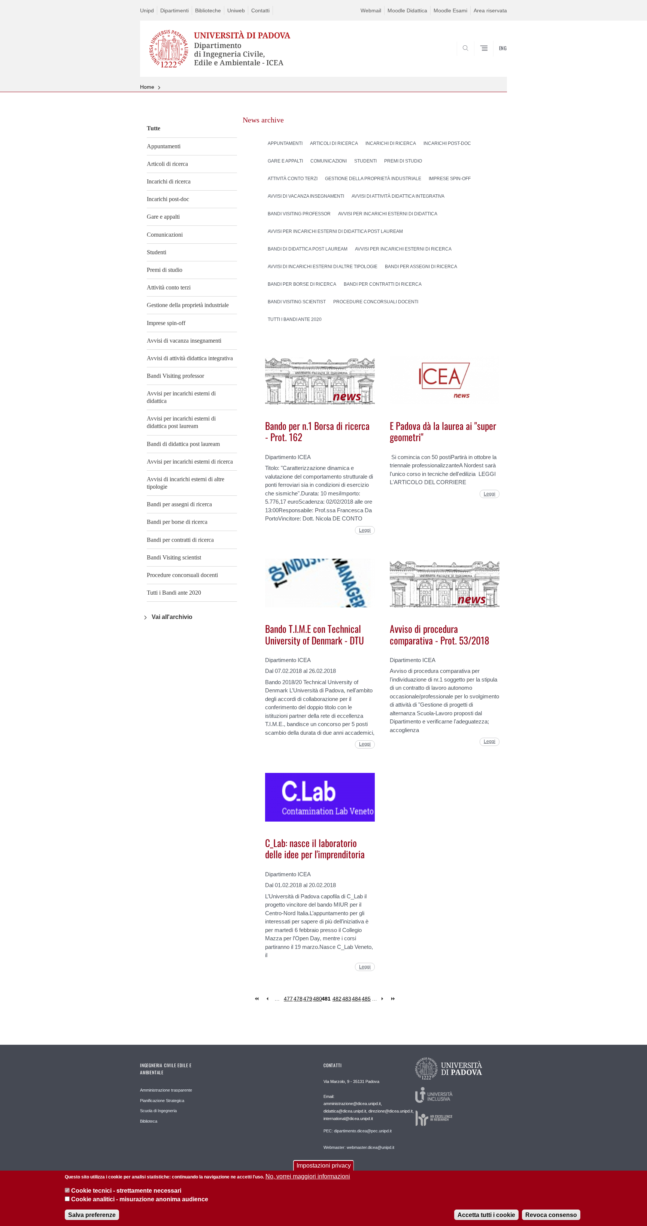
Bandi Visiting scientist (174, 557)
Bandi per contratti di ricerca (180, 540)
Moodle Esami (450, 10)
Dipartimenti (174, 10)
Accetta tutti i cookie (486, 1214)
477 (288, 999)
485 (366, 999)
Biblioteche (208, 10)
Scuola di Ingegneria (158, 1110)
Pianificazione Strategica (162, 1100)
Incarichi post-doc (168, 199)
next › (384, 999)
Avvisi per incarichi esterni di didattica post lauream (181, 422)
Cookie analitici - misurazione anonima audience (139, 1199)
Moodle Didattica (407, 10)
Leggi (365, 530)
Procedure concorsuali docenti (182, 575)
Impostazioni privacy (324, 1165)
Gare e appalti (163, 216)
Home (147, 87)
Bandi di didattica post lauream (183, 444)
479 (307, 999)
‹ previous (267, 999)
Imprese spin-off (166, 323)
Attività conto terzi (169, 287)
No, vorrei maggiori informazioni (307, 1176)
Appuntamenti (163, 146)
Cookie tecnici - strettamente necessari (126, 1190)
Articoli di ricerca (167, 164)
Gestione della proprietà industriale (188, 305)
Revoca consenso (551, 1214)
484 (356, 999)
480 (317, 999)
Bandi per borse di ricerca (177, 522)
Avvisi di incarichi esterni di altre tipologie (185, 483)
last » (394, 999)
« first (257, 999)
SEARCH (493, 58)
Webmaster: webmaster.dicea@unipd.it (359, 1147)
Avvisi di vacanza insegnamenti (184, 340)
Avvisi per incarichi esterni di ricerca (190, 461)
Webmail (371, 10)
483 (346, 999)
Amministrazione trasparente (166, 1090)
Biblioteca (148, 1121)
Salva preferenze (92, 1214)
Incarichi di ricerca (169, 181)
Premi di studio (164, 270)
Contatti (260, 10)
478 (298, 999)
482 (336, 999)
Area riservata (490, 10)
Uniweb (236, 10)
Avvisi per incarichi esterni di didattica (181, 397)
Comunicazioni (165, 234)
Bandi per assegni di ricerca (179, 504)
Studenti (156, 252)
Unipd (147, 10)
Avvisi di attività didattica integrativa (190, 358)
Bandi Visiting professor (175, 376)
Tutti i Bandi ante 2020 (174, 592)
